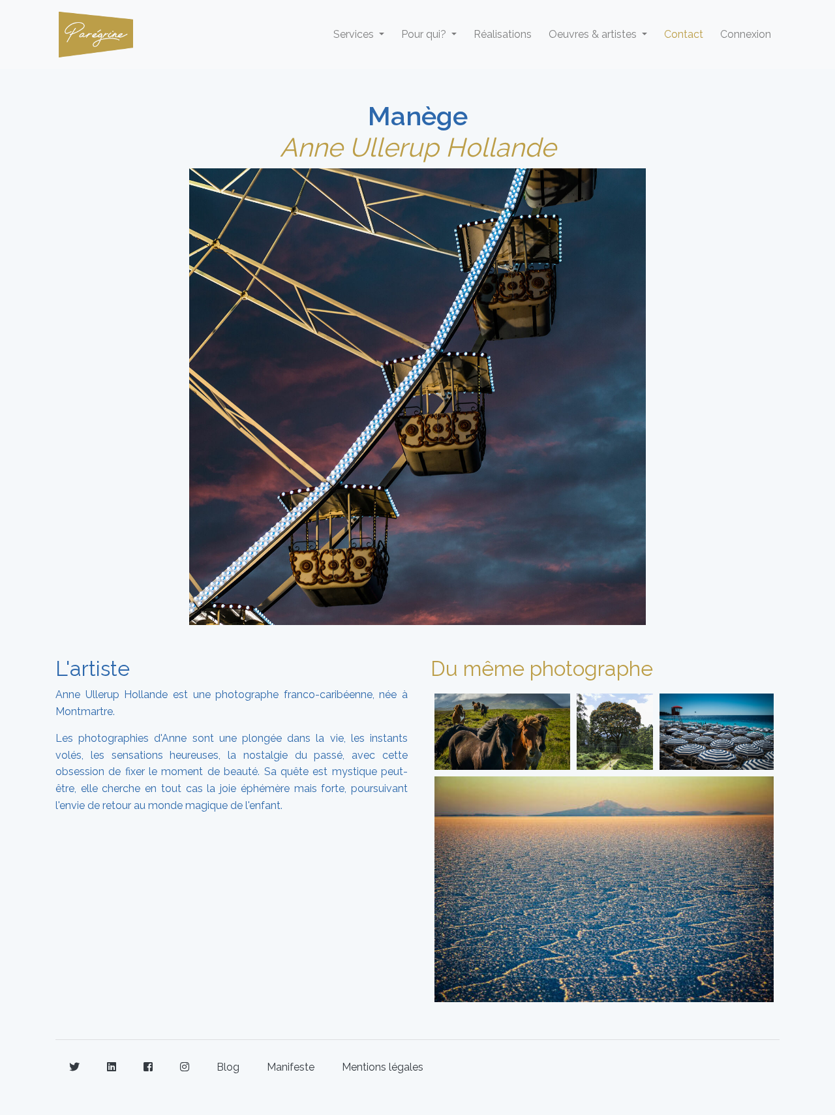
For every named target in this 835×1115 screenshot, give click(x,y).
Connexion (745, 34)
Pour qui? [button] (425, 34)
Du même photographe (542, 668)
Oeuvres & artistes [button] (594, 34)
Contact (683, 34)
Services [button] (354, 34)
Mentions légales (382, 1067)
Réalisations (503, 34)
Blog (228, 1067)
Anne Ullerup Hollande (418, 147)
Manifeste (290, 1067)
